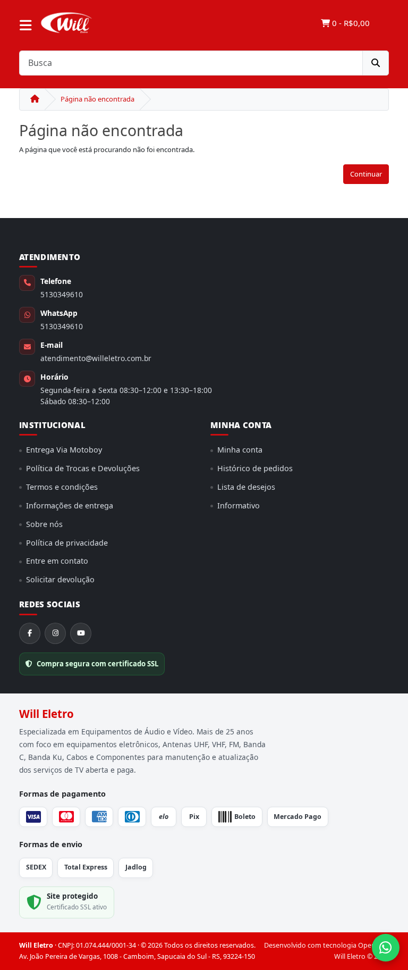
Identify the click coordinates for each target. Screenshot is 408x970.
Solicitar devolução (60, 579)
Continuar (366, 174)
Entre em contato (57, 561)
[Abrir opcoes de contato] (386, 947)
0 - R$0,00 (350, 23)
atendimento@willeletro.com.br (95, 358)
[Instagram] (55, 633)
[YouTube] (80, 633)
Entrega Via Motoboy (64, 450)
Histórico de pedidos (255, 468)
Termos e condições (62, 487)
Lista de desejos (246, 487)
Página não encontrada (97, 99)
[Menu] (25, 25)
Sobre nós (44, 524)
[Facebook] (29, 633)
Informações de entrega (69, 505)
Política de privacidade (67, 543)
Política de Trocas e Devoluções (83, 468)
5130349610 (61, 294)
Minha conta (239, 450)
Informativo (238, 505)
